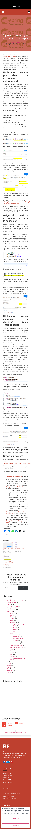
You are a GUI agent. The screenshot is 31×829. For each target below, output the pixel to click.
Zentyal (9, 672)
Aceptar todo (15, 818)
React (14, 631)
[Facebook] (4, 762)
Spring (12, 652)
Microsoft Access (15, 644)
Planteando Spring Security (14, 476)
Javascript (13, 622)
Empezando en (11, 610)
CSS (11, 615)
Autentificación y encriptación (15, 601)
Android (12, 613)
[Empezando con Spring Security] (8, 545)
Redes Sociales (14, 651)
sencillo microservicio (9, 56)
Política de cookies (13, 814)
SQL (11, 654)
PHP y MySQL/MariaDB (16, 647)
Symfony (12, 656)
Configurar (15, 825)
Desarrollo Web (11, 602)
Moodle (9, 663)
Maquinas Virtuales (15, 642)
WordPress (10, 670)
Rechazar (15, 822)
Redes (11, 649)
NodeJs (15, 629)
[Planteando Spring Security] (20, 545)
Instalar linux (16, 636)
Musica (9, 665)
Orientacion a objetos (16, 645)
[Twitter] (7, 762)
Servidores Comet (18, 638)
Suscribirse (23, 588)
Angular (9, 599)
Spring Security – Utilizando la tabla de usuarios (8, 563)
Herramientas (14, 606)
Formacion (10, 611)
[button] (29, 12)
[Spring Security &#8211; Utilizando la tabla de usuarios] (8, 558)
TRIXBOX (15, 640)
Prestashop (10, 667)
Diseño (9, 604)
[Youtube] (12, 762)
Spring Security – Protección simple (17, 487)
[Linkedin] (9, 762)
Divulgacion (10, 608)
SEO (8, 669)
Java (11, 620)
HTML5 (12, 618)
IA (7, 661)
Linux (11, 633)
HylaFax (15, 635)
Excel (11, 617)
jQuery (15, 627)
